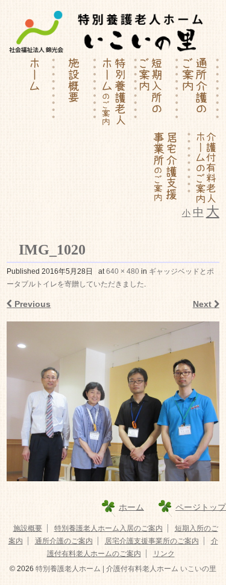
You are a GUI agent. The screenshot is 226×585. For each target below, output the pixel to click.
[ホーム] (34, 93)
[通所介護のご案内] (198, 93)
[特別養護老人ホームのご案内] (116, 93)
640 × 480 (122, 271)
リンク (164, 553)
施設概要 (27, 528)
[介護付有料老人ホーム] (205, 167)
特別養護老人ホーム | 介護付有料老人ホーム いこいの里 (125, 568)
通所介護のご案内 (64, 541)
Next (203, 304)
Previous (31, 304)
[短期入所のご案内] (157, 93)
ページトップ (200, 506)
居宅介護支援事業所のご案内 (152, 541)
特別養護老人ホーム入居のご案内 (108, 528)
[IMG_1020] (113, 401)
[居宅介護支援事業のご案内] (170, 167)
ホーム (131, 506)
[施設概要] (75, 93)
